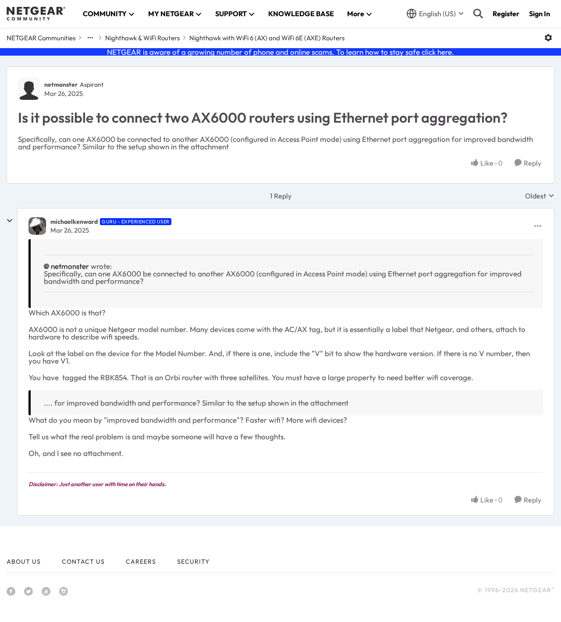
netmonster (61, 84)
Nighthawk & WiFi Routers (142, 38)
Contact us (83, 561)
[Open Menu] (548, 38)
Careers (141, 561)
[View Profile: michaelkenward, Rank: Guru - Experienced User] (37, 226)
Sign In (539, 13)
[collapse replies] (9, 221)
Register (506, 13)
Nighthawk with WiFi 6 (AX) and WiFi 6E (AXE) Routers (266, 38)
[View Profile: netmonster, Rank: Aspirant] (29, 89)
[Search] (478, 13)
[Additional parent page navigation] (90, 38)
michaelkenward (74, 222)
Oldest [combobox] (539, 195)
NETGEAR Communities (41, 38)
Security (193, 561)
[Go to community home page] (36, 14)
